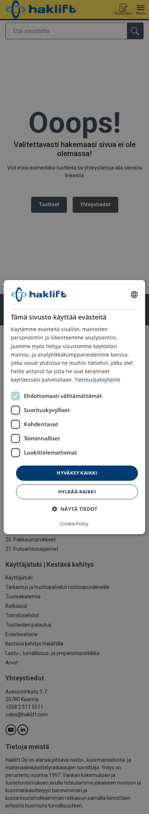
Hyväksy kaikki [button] (77, 472)
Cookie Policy (74, 523)
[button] (74, 509)
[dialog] (74, 407)
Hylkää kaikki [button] (77, 491)
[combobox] (134, 294)
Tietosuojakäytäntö (97, 379)
